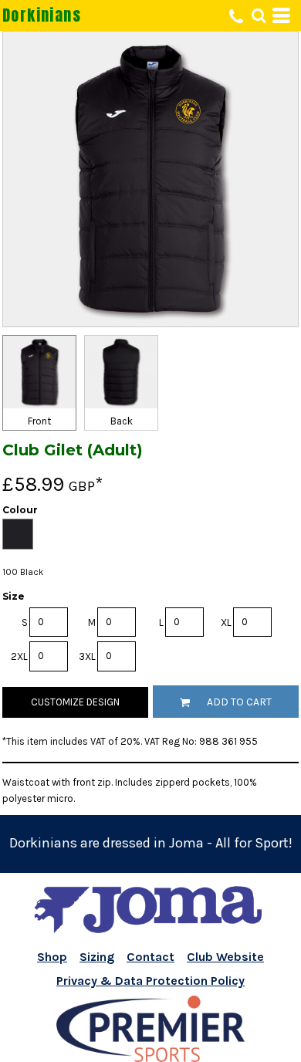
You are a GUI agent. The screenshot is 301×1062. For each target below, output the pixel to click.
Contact (150, 956)
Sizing (96, 956)
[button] (258, 15)
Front (39, 421)
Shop (52, 956)
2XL (19, 656)
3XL (87, 656)
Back (121, 421)
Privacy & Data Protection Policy (150, 980)
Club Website (225, 956)
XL (226, 622)
